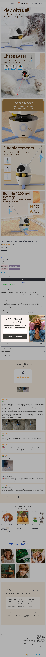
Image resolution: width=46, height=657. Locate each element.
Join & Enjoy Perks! (15, 336)
